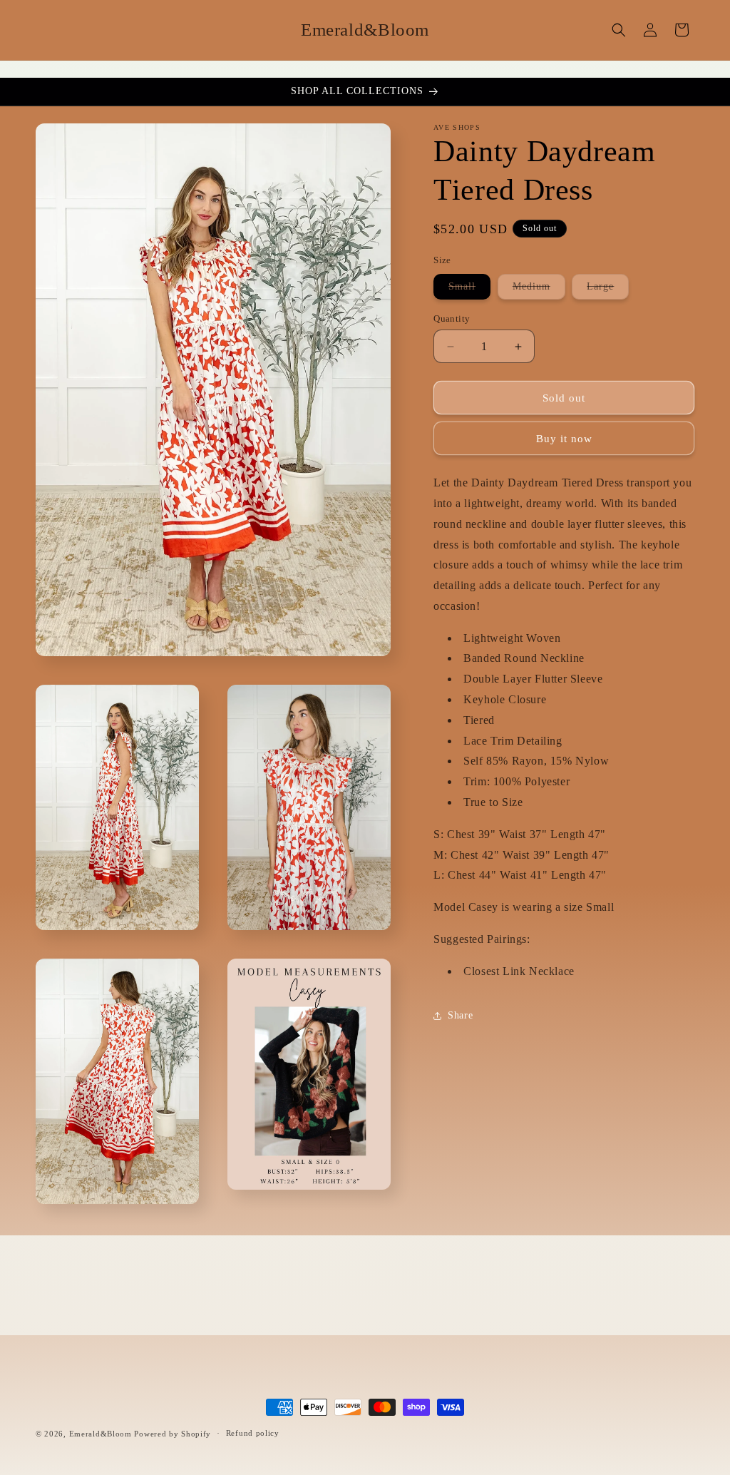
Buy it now (564, 438)
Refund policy (252, 1433)
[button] (618, 30)
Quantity (451, 318)
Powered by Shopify (172, 1433)
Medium (539, 290)
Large (608, 290)
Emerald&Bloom (100, 1433)
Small (469, 290)
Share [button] (460, 1015)
